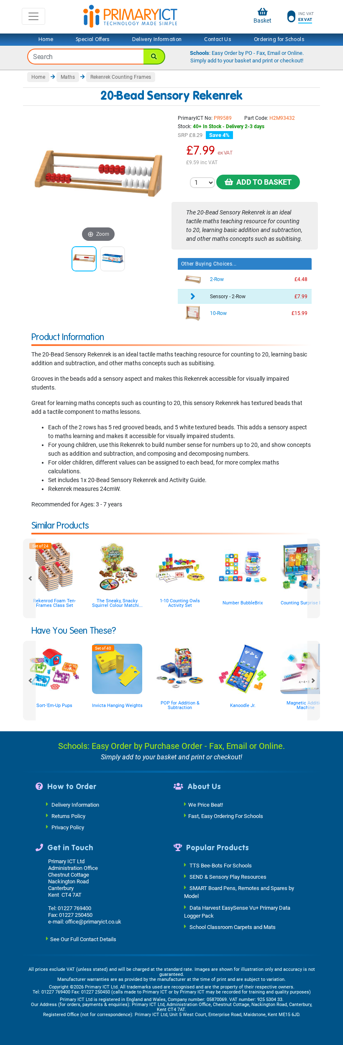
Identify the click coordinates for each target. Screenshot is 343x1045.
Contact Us (217, 39)
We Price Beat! (205, 804)
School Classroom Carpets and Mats (232, 927)
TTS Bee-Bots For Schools (220, 865)
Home (46, 39)
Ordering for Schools (279, 39)
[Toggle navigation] (33, 16)
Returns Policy (68, 816)
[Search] (154, 57)
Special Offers (93, 39)
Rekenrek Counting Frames (120, 77)
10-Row (218, 313)
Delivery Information (157, 39)
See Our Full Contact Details (83, 939)
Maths (68, 77)
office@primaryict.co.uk (93, 922)
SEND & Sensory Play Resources (227, 877)
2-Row (217, 279)
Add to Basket (262, 182)
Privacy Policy (67, 827)
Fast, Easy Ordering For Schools (225, 816)
